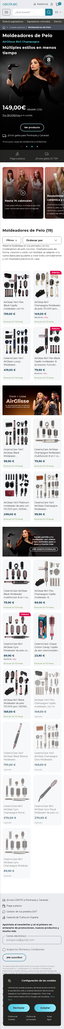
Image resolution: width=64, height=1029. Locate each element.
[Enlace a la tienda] (10, 4)
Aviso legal (49, 1018)
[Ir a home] (3, 27)
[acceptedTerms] (3, 949)
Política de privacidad (31, 1018)
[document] (42, 240)
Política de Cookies (12, 1018)
